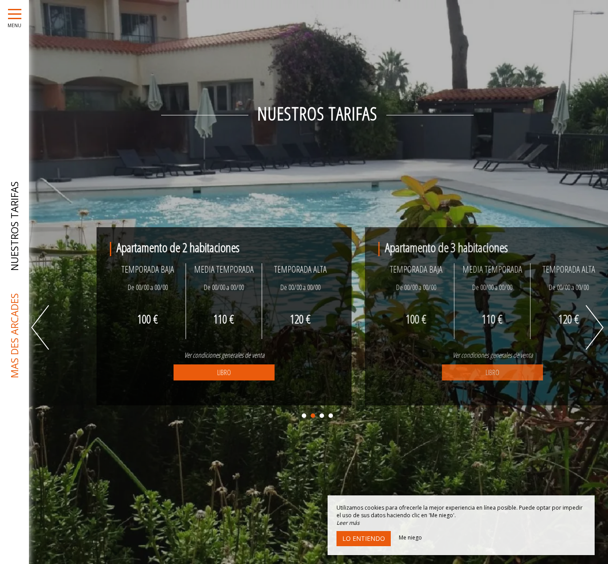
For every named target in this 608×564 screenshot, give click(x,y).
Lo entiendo (363, 538)
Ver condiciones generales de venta (183, 355)
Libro (183, 372)
